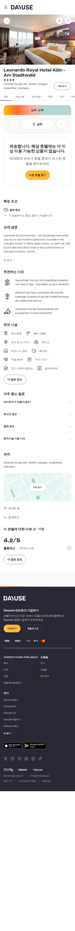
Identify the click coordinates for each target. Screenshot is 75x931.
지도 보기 (62, 86)
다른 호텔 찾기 (37, 175)
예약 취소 (45, 676)
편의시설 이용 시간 (14, 438)
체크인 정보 (10, 414)
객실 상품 (19, 96)
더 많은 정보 (14, 379)
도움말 (43, 669)
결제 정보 (9, 426)
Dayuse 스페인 (11, 726)
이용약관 (46, 780)
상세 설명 (36, 96)
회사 (6, 663)
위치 (62, 96)
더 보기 (8, 260)
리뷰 (6, 669)
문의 (42, 663)
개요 (6, 96)
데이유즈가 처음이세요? (17, 402)
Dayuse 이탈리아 (12, 719)
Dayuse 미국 (10, 712)
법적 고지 (8, 780)
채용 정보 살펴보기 (13, 682)
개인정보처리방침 (27, 780)
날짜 (39, 124)
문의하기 (13, 517)
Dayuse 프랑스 (11, 699)
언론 (6, 676)
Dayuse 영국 (10, 706)
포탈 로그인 (33, 628)
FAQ (50, 96)
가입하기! (12, 628)
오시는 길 (14, 508)
